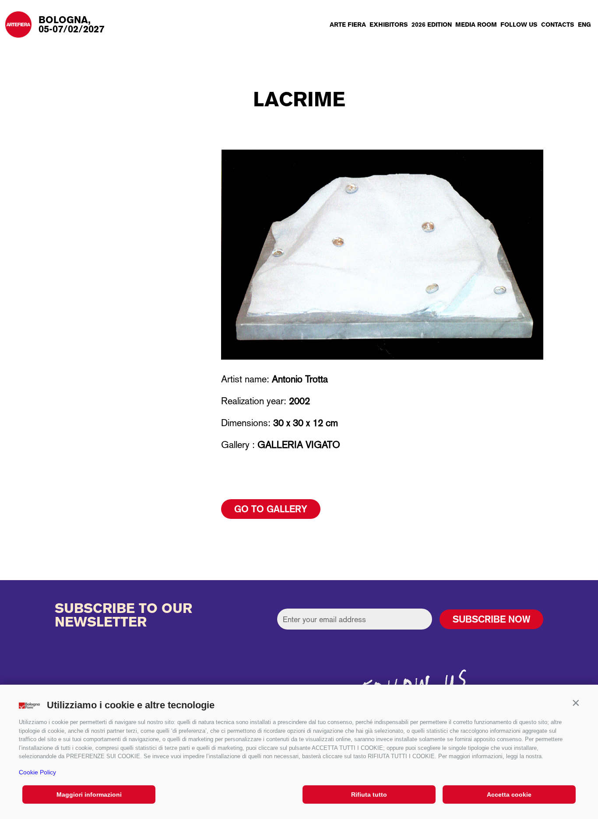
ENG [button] (584, 24)
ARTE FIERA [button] (348, 24)
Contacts (557, 24)
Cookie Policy (37, 772)
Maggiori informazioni (89, 794)
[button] (575, 703)
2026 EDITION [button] (432, 24)
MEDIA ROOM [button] (476, 24)
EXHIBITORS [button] (388, 24)
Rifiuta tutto (369, 794)
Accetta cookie (509, 794)
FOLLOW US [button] (519, 24)
